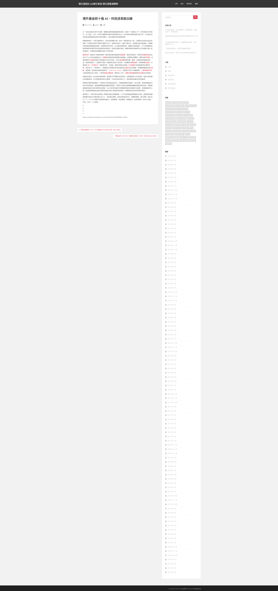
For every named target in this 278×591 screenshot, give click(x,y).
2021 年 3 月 (172, 432)
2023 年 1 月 (172, 339)
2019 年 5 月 (172, 525)
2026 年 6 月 (172, 165)
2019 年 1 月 (172, 542)
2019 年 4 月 (172, 530)
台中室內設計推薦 (182, 109)
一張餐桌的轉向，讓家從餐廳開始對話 (178, 48)
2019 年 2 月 (172, 538)
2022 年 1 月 (172, 390)
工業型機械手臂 (146, 70)
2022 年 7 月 (172, 364)
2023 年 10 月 (172, 300)
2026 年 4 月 (172, 173)
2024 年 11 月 (172, 245)
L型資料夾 (94, 65)
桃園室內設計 (177, 128)
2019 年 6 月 (172, 521)
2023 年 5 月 (172, 322)
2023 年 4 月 (172, 326)
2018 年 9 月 (172, 559)
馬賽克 (168, 140)
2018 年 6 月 (172, 572)
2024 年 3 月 (172, 279)
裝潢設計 (171, 79)
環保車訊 (189, 4)
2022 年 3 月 (172, 381)
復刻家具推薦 (181, 121)
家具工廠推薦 (188, 115)
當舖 (196, 4)
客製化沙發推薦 (170, 115)
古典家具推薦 (177, 102)
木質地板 (192, 125)
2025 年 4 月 (172, 224)
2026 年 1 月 (172, 186)
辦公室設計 (172, 88)
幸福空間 (168, 121)
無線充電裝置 (108, 73)
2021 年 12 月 (172, 394)
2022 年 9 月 (172, 356)
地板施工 (178, 112)
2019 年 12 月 (172, 496)
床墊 (174, 121)
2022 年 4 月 (172, 377)
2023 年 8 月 (172, 309)
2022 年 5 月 (172, 373)
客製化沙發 (186, 112)
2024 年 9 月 (172, 254)
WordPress (197, 589)
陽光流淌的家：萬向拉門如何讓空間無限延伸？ (181, 53)
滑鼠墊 (147, 62)
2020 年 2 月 (172, 487)
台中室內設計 (180, 106)
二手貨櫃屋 (131, 65)
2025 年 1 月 (172, 237)
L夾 (88, 65)
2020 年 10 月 (172, 453)
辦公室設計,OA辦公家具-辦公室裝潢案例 (98, 3)
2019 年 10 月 (172, 504)
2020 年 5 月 (172, 475)
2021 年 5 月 (172, 424)
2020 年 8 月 (172, 462)
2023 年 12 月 (172, 292)
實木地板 (190, 118)
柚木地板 (168, 128)
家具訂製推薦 (182, 118)
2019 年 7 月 (172, 517)
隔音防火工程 (184, 137)
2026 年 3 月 (172, 177)
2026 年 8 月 (172, 156)
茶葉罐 (147, 57)
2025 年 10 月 (172, 199)
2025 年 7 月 (172, 211)
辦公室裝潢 (172, 84)
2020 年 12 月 (172, 445)
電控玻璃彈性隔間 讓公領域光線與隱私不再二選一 (181, 37)
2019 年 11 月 (172, 500)
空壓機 (104, 57)
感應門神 (86, 55)
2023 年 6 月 (172, 317)
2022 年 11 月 (172, 347)
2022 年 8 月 (172, 360)
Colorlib (183, 589)
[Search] (195, 17)
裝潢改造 (171, 75)
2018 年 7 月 (172, 568)
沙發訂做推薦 (170, 134)
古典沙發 (185, 102)
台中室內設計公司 (190, 106)
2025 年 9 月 (172, 203)
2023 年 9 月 (172, 305)
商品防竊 (140, 73)
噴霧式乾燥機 (129, 73)
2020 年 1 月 (172, 492)
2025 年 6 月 (172, 216)
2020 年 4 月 (172, 479)
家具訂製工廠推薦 (171, 118)
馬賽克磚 (168, 143)
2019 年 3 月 (172, 534)
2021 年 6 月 (172, 419)
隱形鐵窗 (192, 137)
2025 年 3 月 (172, 228)
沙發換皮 (185, 131)
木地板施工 (185, 125)
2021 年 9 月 (172, 407)
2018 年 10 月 (172, 555)
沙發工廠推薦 (177, 131)
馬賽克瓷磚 (183, 140)
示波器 (91, 60)
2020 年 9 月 (172, 458)
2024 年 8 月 (172, 258)
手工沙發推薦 (170, 125)
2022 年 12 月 (172, 343)
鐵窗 (177, 137)
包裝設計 (127, 68)
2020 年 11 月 (172, 449)
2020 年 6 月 (172, 470)
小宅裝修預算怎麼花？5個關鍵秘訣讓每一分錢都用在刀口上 (180, 43)
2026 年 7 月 (172, 160)
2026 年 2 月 (172, 182)
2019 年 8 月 (172, 513)
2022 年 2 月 (172, 385)
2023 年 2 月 (172, 334)
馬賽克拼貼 (175, 140)
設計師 (187, 134)
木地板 (178, 125)
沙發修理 (190, 128)
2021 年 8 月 (172, 411)
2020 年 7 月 (172, 466)
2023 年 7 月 (172, 313)
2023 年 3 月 (172, 330)
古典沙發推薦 (170, 106)
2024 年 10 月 (172, 250)
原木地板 (168, 102)
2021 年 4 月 (172, 428)
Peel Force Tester (115, 70)
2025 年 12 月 (172, 190)
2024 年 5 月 (172, 271)
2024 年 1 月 (172, 288)
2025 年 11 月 (172, 194)
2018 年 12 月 (172, 547)
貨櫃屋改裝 (146, 55)
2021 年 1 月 (172, 441)
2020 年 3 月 (172, 483)
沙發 (184, 128)
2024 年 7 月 (172, 262)
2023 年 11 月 (172, 296)
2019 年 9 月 (172, 509)
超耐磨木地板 (170, 137)
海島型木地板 (180, 134)
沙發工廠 (168, 131)
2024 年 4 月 (172, 275)
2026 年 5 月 (172, 169)
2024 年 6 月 (172, 267)
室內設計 (179, 115)
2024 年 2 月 (172, 283)
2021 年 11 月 (172, 398)
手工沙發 (190, 121)
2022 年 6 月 (172, 368)
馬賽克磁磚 (192, 140)
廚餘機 (123, 55)
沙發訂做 (192, 131)
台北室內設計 (170, 112)
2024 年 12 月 (172, 241)
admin (97, 25)
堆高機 (122, 60)
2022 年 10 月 (172, 351)
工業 (176, 4)
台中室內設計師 (170, 109)
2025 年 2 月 (172, 233)
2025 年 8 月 (172, 207)
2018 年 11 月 (172, 551)
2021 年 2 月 (172, 436)
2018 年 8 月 (172, 564)
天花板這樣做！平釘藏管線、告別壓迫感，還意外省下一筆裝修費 (181, 31)
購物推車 (134, 62)
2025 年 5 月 (172, 220)
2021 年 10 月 (172, 402)
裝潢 (182, 4)
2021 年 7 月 (172, 415)
